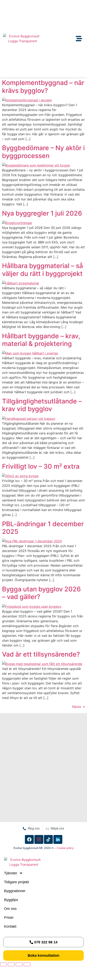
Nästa (78, 707)
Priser (9, 918)
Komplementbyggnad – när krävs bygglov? (43, 86)
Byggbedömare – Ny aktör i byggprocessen (43, 151)
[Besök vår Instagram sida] (38, 839)
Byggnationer (14, 891)
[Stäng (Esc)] (27, 964)
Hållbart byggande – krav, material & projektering (41, 340)
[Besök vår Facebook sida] (29, 839)
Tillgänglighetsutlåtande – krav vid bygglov (42, 405)
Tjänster (10, 873)
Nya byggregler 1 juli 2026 (42, 213)
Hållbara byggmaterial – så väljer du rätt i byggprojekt (42, 269)
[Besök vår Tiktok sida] (48, 839)
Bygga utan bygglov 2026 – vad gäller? (41, 593)
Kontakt (10, 926)
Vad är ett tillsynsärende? (41, 654)
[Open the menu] (79, 39)
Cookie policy (65, 848)
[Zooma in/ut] (3, 964)
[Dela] (19, 964)
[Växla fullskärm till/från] (11, 964)
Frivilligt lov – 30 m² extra (41, 466)
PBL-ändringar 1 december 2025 (43, 527)
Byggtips (11, 900)
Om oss (10, 909)
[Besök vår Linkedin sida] (57, 839)
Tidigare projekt (16, 882)
